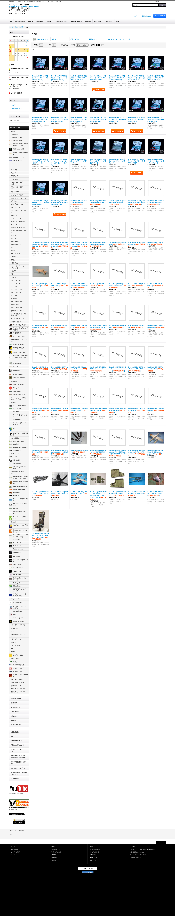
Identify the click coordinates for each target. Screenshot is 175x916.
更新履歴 (13, 720)
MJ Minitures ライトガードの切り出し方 (19, 773)
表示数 (36, 45)
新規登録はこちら (146, 16)
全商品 (13, 131)
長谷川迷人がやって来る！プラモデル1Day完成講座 (18, 756)
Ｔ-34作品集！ (15, 778)
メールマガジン (15, 707)
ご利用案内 (14, 703)
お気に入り (14, 716)
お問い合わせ (15, 711)
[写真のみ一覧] (98, 45)
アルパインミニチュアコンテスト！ (18, 750)
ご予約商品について (16, 740)
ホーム (13, 846)
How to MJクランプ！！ (18, 768)
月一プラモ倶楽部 (16, 725)
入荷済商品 (53, 854)
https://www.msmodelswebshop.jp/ (24, 6)
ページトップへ (162, 842)
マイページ (14, 854)
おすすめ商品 (54, 857)
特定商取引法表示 (16, 698)
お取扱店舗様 (15, 732)
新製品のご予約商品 (56, 852)
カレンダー (93, 860)
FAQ (12, 736)
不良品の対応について (17, 745)
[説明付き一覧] (103, 45)
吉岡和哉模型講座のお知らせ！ (18, 762)
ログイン (136, 16)
